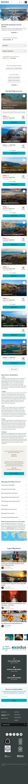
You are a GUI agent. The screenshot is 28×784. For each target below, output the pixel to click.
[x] (10, 734)
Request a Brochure (8, 51)
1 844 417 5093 (23, 2)
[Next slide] (25, 637)
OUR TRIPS (17, 712)
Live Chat (5, 45)
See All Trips (14, 369)
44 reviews (13, 272)
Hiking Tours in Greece (14, 77)
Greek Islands (18, 68)
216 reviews (13, 58)
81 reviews (13, 181)
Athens (8, 68)
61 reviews (13, 150)
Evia (12, 68)
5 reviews (13, 304)
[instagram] (14, 734)
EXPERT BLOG (17, 714)
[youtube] (21, 734)
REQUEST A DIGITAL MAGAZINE (5, 715)
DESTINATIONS (18, 717)
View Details (14, 122)
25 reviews (13, 212)
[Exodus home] (5, 2)
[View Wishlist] (21, 2)
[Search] (19, 2)
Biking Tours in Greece (14, 80)
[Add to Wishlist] (24, 96)
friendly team (10, 527)
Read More (14, 32)
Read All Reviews (14, 473)
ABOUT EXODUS (4, 718)
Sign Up (14, 700)
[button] (14, 485)
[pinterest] (17, 734)
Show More (14, 84)
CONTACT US (4, 712)
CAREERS (16, 720)
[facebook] (7, 734)
